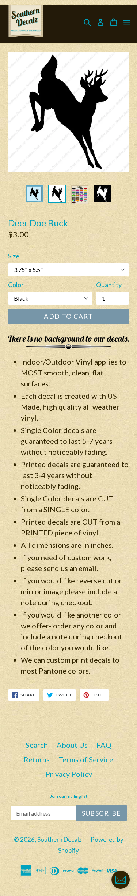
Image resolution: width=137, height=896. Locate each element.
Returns (37, 759)
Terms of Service (85, 759)
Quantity (109, 285)
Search (37, 744)
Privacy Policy (68, 774)
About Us (72, 744)
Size (13, 256)
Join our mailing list (68, 796)
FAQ (103, 744)
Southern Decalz (59, 839)
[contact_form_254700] (120, 880)
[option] (34, 194)
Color (16, 285)
